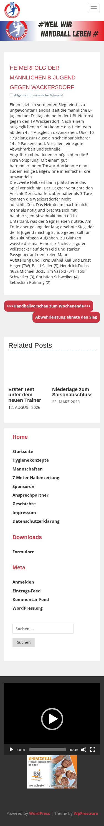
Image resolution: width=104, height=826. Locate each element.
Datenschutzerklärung (35, 521)
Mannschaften (27, 469)
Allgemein (21, 95)
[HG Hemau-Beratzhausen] (12, 10)
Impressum (24, 512)
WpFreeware (86, 813)
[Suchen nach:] (42, 628)
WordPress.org (27, 608)
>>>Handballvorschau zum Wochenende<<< (48, 306)
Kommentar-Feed (30, 599)
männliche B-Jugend (48, 95)
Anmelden (23, 582)
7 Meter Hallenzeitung (35, 477)
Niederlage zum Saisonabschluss (72, 392)
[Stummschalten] (84, 749)
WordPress (39, 813)
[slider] (47, 749)
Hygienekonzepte (30, 460)
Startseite (22, 451)
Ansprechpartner (30, 495)
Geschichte (24, 503)
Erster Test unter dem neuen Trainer (24, 395)
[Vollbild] (92, 749)
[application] (52, 719)
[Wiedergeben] (11, 749)
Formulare (23, 551)
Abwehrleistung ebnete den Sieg (66, 317)
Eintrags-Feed (26, 591)
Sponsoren (23, 486)
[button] (52, 719)
